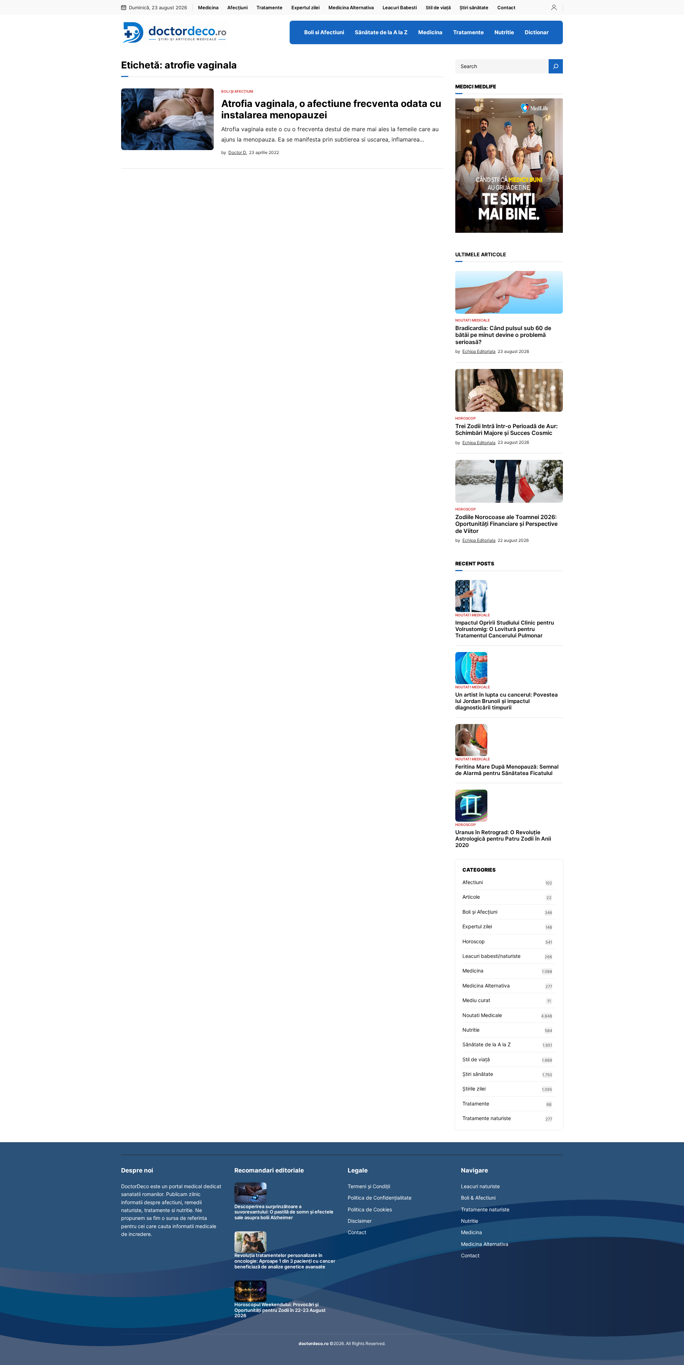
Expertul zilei (477, 926)
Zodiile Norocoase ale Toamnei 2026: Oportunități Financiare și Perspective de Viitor (506, 524)
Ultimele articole (480, 254)
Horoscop (465, 418)
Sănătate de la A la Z (486, 1044)
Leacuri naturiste (480, 1186)
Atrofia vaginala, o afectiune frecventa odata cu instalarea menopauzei (331, 109)
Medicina (472, 971)
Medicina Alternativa (486, 985)
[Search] (556, 66)
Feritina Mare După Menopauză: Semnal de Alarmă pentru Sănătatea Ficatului (507, 770)
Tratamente (475, 1103)
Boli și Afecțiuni (237, 91)
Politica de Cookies (370, 1209)
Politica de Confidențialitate (379, 1198)
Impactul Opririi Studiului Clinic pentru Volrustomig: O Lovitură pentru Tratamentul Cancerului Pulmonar (504, 629)
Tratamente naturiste (486, 1118)
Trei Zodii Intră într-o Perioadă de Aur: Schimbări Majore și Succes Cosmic (506, 429)
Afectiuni (472, 882)
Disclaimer (360, 1221)
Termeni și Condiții (369, 1186)
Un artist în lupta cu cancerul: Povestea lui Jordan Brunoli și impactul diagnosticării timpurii (506, 701)
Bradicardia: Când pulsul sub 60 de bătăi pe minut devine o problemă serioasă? (503, 335)
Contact (357, 1232)
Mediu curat (476, 1000)
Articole (471, 897)
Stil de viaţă (476, 1059)
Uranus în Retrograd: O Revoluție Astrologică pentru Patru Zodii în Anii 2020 (503, 838)
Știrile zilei (474, 1089)
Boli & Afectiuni (478, 1198)
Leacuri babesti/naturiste (491, 956)
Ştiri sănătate (477, 1074)
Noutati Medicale (472, 320)
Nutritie (471, 1030)
